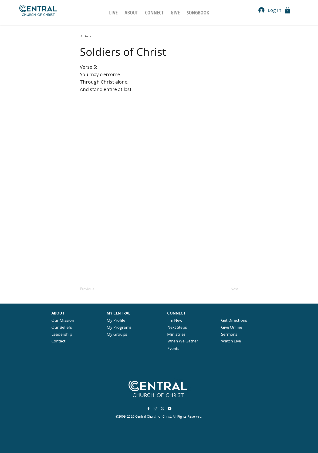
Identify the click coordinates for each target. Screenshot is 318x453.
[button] (131, 12)
